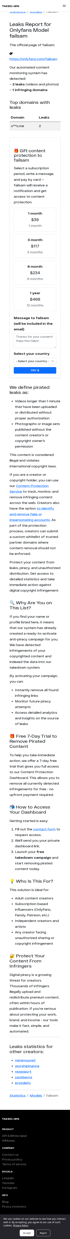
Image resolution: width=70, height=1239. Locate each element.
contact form (44, 829)
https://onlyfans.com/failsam (33, 59)
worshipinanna (27, 1066)
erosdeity (23, 1083)
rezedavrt (23, 1071)
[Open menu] (64, 6)
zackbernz (23, 1077)
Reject (43, 1233)
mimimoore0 (25, 1060)
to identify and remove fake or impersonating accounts (32, 514)
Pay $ (35, 370)
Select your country (31, 353)
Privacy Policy (20, 1225)
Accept (27, 1233)
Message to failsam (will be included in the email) (33, 323)
